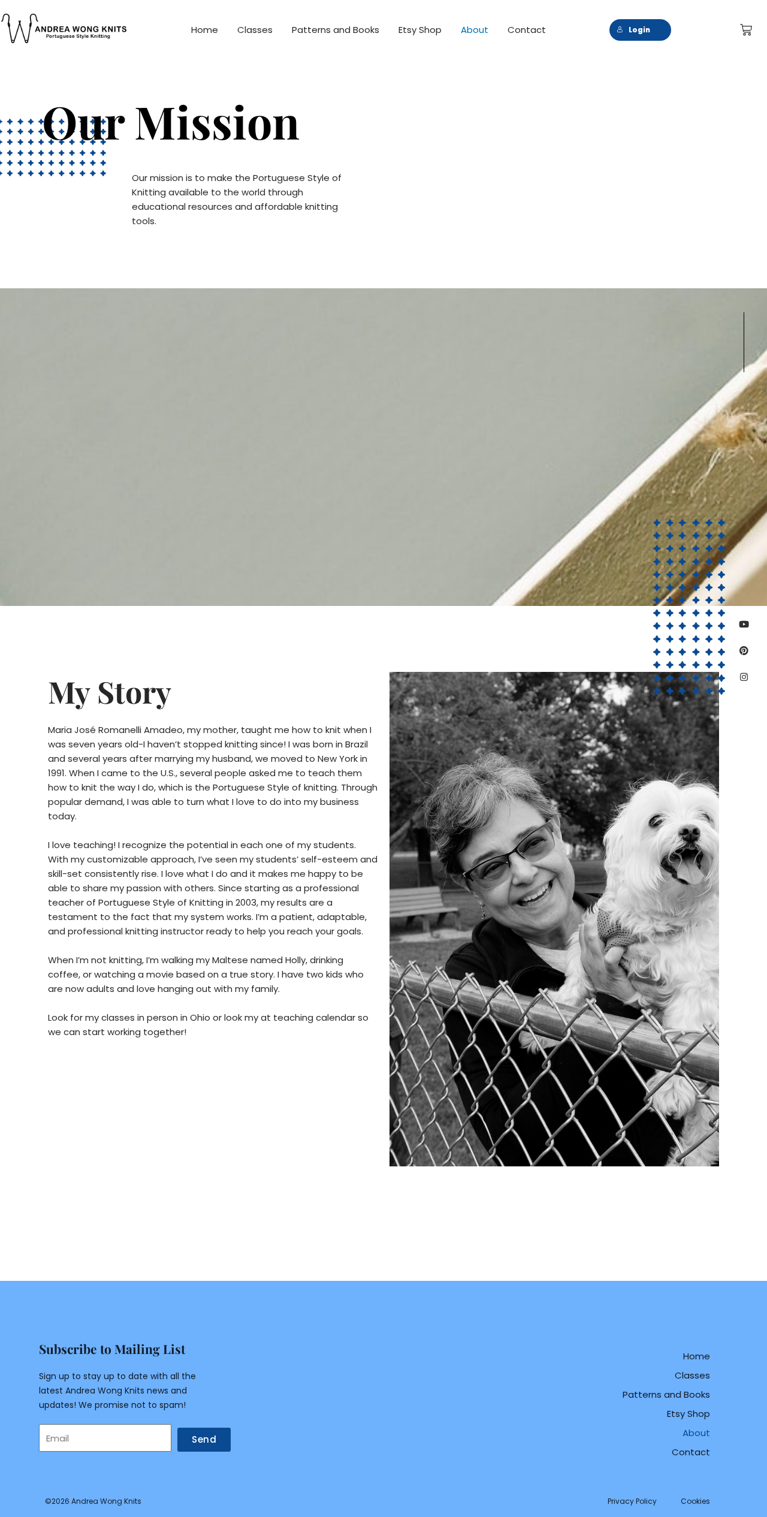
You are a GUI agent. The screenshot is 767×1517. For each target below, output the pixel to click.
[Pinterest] (743, 650)
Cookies (695, 1501)
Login (639, 30)
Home (204, 29)
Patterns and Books (335, 29)
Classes (255, 29)
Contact (527, 29)
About (474, 29)
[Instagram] (743, 676)
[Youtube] (743, 624)
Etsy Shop (420, 29)
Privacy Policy (632, 1501)
